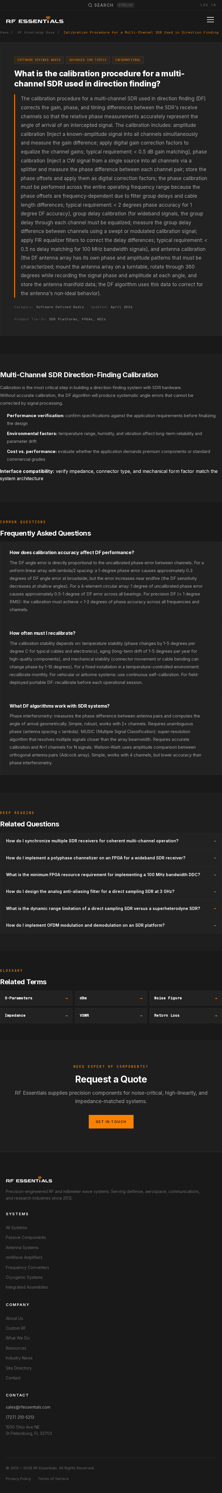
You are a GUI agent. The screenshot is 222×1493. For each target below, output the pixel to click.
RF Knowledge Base (36, 32)
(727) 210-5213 (20, 1417)
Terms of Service (53, 1478)
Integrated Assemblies (27, 1287)
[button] (211, 19)
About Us (14, 1318)
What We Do (18, 1337)
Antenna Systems (22, 1247)
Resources (16, 1348)
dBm (111, 998)
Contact (13, 1377)
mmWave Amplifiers (24, 1257)
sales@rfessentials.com (28, 1407)
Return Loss (185, 1015)
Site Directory (19, 1368)
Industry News (19, 1357)
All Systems (16, 1227)
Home (4, 32)
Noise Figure (185, 998)
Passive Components (26, 1237)
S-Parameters (36, 998)
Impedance (36, 1015)
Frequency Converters (27, 1267)
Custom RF (16, 1328)
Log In (208, 5)
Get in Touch (111, 1122)
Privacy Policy (18, 1478)
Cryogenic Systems (24, 1277)
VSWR (111, 1015)
